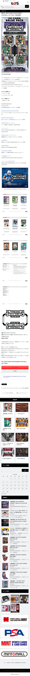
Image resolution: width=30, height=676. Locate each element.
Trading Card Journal (14, 670)
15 (11, 485)
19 (26, 485)
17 (18, 485)
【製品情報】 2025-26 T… (7, 414)
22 (11, 488)
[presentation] (15, 367)
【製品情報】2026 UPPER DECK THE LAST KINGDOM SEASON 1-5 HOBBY (18, 520)
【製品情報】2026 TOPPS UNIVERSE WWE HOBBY (18, 555)
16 (15, 485)
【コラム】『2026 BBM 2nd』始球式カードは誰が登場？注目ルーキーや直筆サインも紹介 (19, 529)
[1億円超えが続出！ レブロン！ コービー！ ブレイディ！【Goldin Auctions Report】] (15, 599)
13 (3, 485)
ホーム (5, 662)
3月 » (5, 493)
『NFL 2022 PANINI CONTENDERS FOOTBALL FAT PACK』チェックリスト (15, 377)
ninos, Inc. (17, 674)
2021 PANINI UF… (22, 458)
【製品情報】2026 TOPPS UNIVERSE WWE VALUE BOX (18, 547)
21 (7, 488)
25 (22, 488)
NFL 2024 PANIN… (22, 428)
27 (3, 491)
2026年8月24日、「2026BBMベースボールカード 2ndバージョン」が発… (19, 534)
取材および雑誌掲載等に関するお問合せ (19, 662)
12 (26, 482)
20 (3, 488)
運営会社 (8, 662)
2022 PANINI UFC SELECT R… (20, 444)
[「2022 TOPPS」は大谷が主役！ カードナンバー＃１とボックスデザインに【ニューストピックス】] (15, 608)
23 (15, 488)
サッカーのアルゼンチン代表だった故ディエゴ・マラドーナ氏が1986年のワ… (18, 516)
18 (22, 485)
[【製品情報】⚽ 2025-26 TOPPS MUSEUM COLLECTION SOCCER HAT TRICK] (5, 599)
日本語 (6, 1)
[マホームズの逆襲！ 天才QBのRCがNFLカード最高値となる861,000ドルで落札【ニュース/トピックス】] (5, 608)
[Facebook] (15, 659)
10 (18, 482)
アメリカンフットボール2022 (19, 388)
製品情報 (27, 388)
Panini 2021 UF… (21, 413)
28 (7, 491)
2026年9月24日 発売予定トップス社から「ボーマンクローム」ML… (19, 586)
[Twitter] (12, 659)
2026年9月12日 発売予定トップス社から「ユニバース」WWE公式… (19, 543)
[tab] (15, 367)
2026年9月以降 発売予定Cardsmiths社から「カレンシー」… (19, 507)
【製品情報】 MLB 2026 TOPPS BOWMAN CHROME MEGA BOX (17, 582)
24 (18, 488)
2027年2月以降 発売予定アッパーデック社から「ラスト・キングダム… (19, 525)
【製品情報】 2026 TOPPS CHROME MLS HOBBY (18, 573)
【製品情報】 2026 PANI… (7, 429)
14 (7, 485)
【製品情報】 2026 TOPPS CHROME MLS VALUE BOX (18, 564)
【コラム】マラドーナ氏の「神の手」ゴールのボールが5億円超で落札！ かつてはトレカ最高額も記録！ (19, 511)
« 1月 (2, 493)
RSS (17, 659)
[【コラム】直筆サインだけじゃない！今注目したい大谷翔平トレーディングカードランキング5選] (24, 599)
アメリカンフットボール (8, 388)
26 (26, 488)
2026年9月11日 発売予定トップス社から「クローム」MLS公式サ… (19, 569)
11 (22, 482)
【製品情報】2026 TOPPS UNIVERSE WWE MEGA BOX (18, 538)
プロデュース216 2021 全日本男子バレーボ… (8, 444)
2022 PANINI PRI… (8, 458)
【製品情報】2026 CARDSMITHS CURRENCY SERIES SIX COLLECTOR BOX (18, 502)
